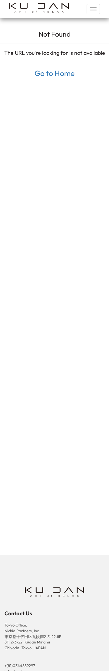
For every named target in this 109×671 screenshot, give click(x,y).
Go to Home (54, 73)
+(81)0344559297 (20, 665)
